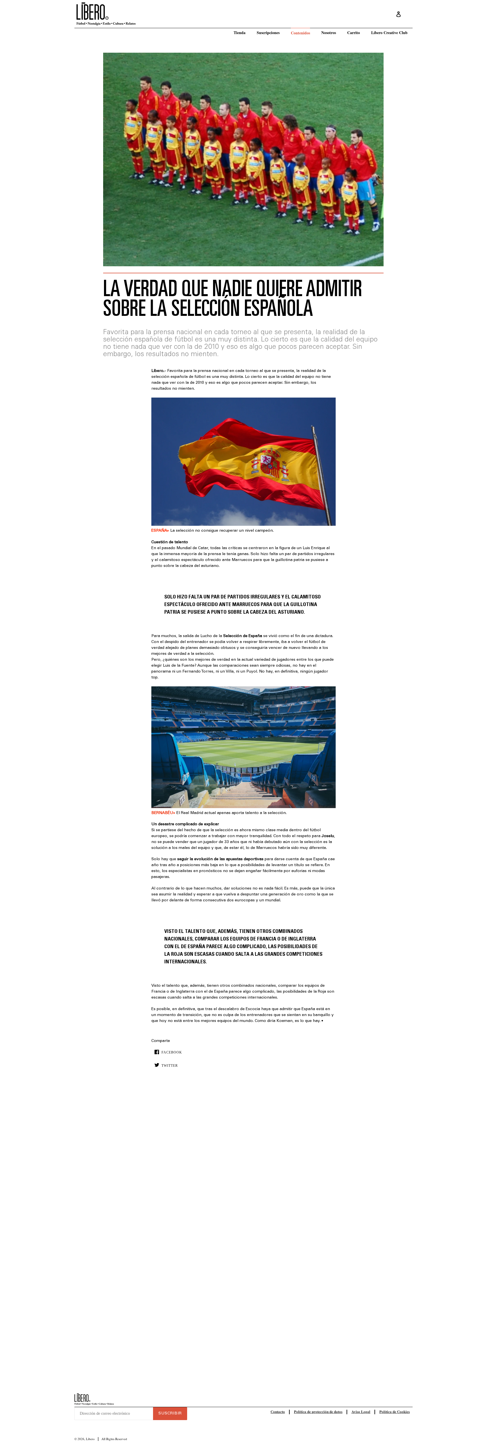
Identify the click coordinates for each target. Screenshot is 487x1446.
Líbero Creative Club (389, 33)
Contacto (278, 1411)
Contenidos (300, 33)
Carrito (353, 33)
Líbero (90, 1439)
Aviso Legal (360, 1411)
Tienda (239, 33)
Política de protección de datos (318, 1411)
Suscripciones (268, 33)
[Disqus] (243, 1158)
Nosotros (328, 33)
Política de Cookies (394, 1411)
